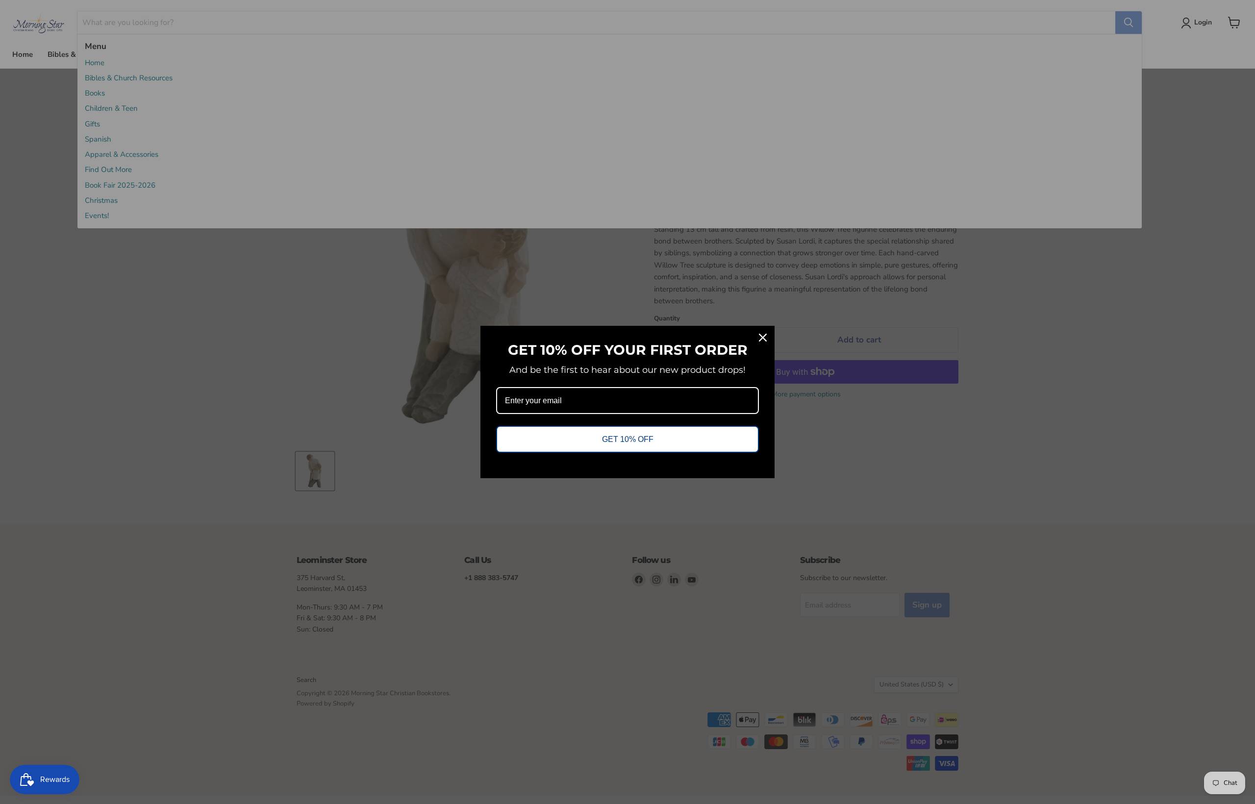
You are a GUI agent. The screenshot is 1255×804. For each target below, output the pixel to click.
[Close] (763, 337)
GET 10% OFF (627, 439)
